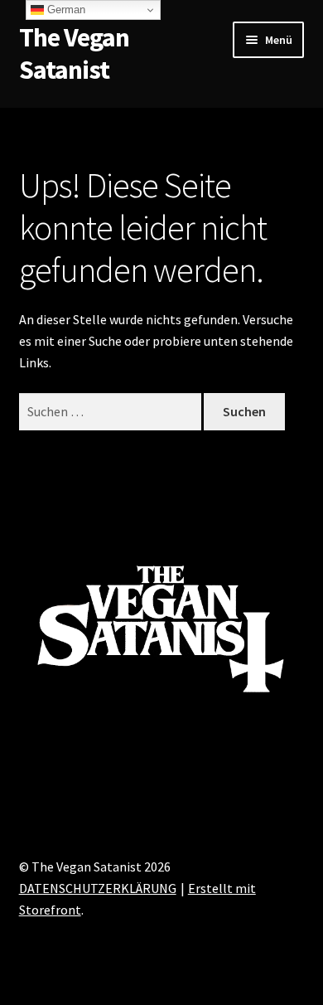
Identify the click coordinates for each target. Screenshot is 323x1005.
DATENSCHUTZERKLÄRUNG (97, 888)
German (64, 9)
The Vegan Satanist (74, 53)
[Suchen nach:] (112, 411)
